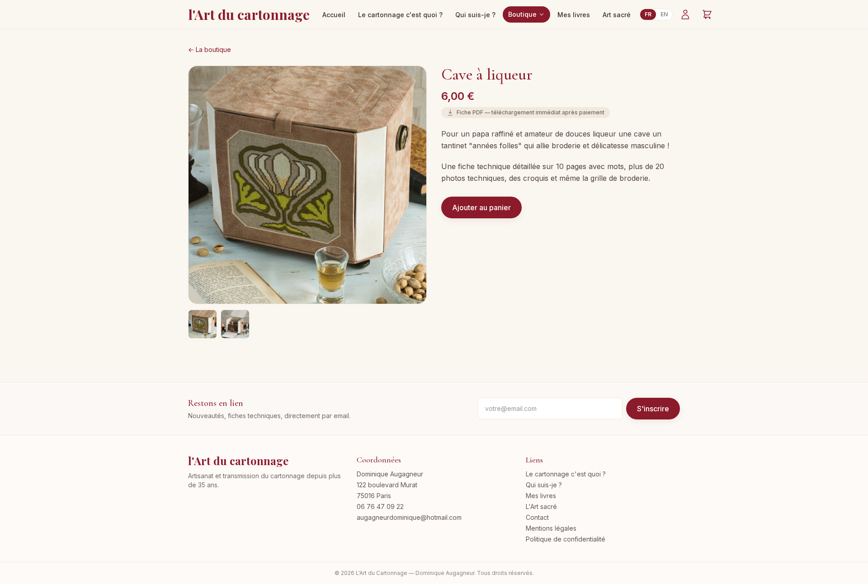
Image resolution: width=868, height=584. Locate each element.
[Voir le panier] (707, 14)
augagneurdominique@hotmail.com (409, 517)
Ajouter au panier (481, 207)
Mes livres (573, 15)
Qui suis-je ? (475, 15)
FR (648, 14)
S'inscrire (653, 408)
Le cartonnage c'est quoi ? (400, 15)
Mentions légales (551, 528)
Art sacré (617, 15)
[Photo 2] (235, 324)
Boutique (522, 14)
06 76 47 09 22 (380, 506)
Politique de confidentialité (565, 539)
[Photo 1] (202, 324)
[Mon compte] (685, 14)
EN (664, 14)
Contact (537, 517)
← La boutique (209, 49)
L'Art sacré (541, 506)
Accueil (333, 15)
